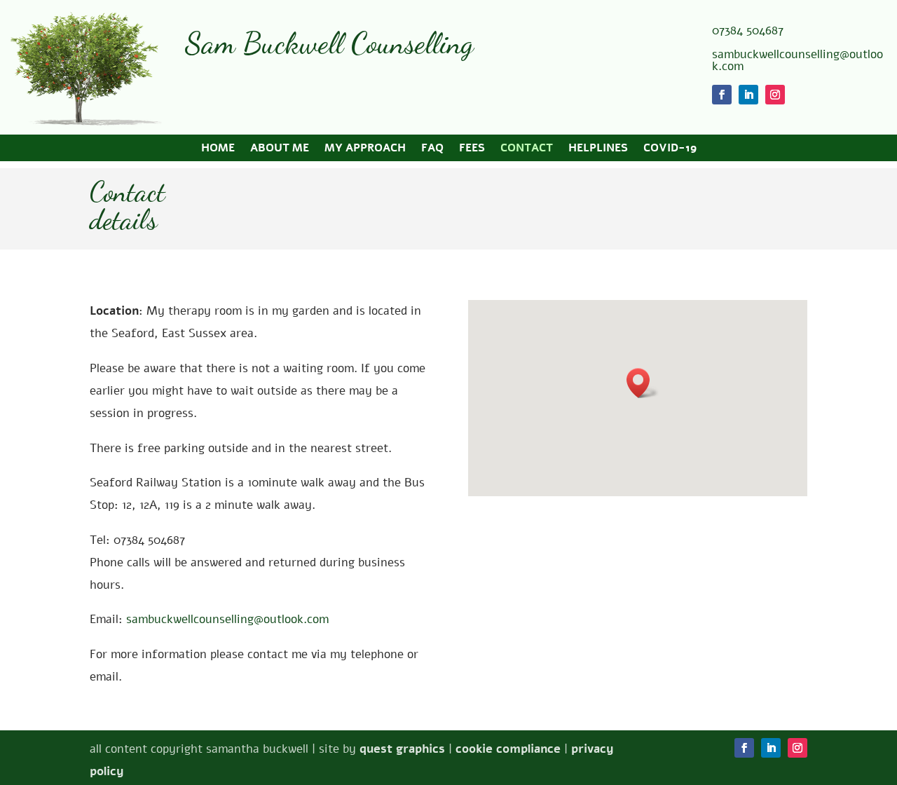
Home (218, 149)
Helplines (598, 149)
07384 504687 (747, 30)
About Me (279, 149)
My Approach (365, 149)
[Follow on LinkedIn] (748, 94)
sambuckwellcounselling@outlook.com (797, 60)
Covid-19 (670, 149)
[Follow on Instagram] (775, 94)
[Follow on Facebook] (722, 94)
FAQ (432, 149)
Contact (526, 149)
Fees (472, 149)
